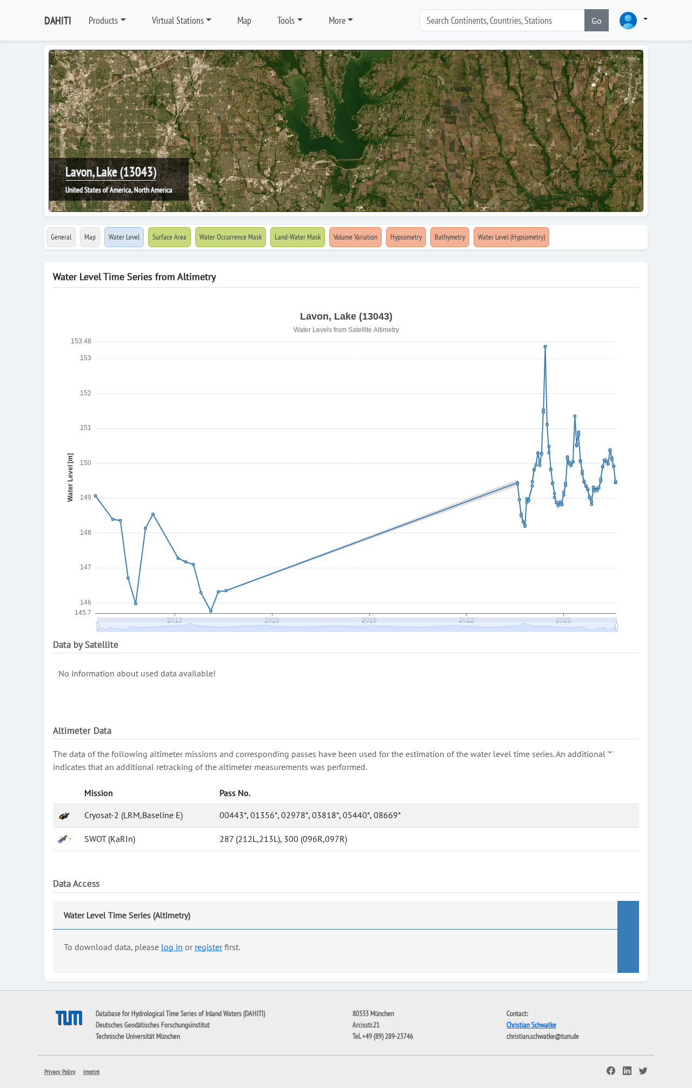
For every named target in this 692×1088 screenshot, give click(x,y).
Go (596, 20)
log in (172, 946)
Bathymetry (450, 237)
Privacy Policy (60, 1071)
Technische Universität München (138, 1036)
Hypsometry (406, 237)
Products (103, 20)
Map (244, 20)
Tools (286, 20)
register (208, 946)
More (337, 20)
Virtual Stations (178, 20)
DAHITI (57, 21)
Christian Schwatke (531, 1025)
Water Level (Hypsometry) (511, 237)
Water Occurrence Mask (230, 237)
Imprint (91, 1071)
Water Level (124, 237)
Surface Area (169, 237)
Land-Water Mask (298, 237)
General (61, 237)
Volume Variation (355, 237)
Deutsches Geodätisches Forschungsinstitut (153, 1025)
